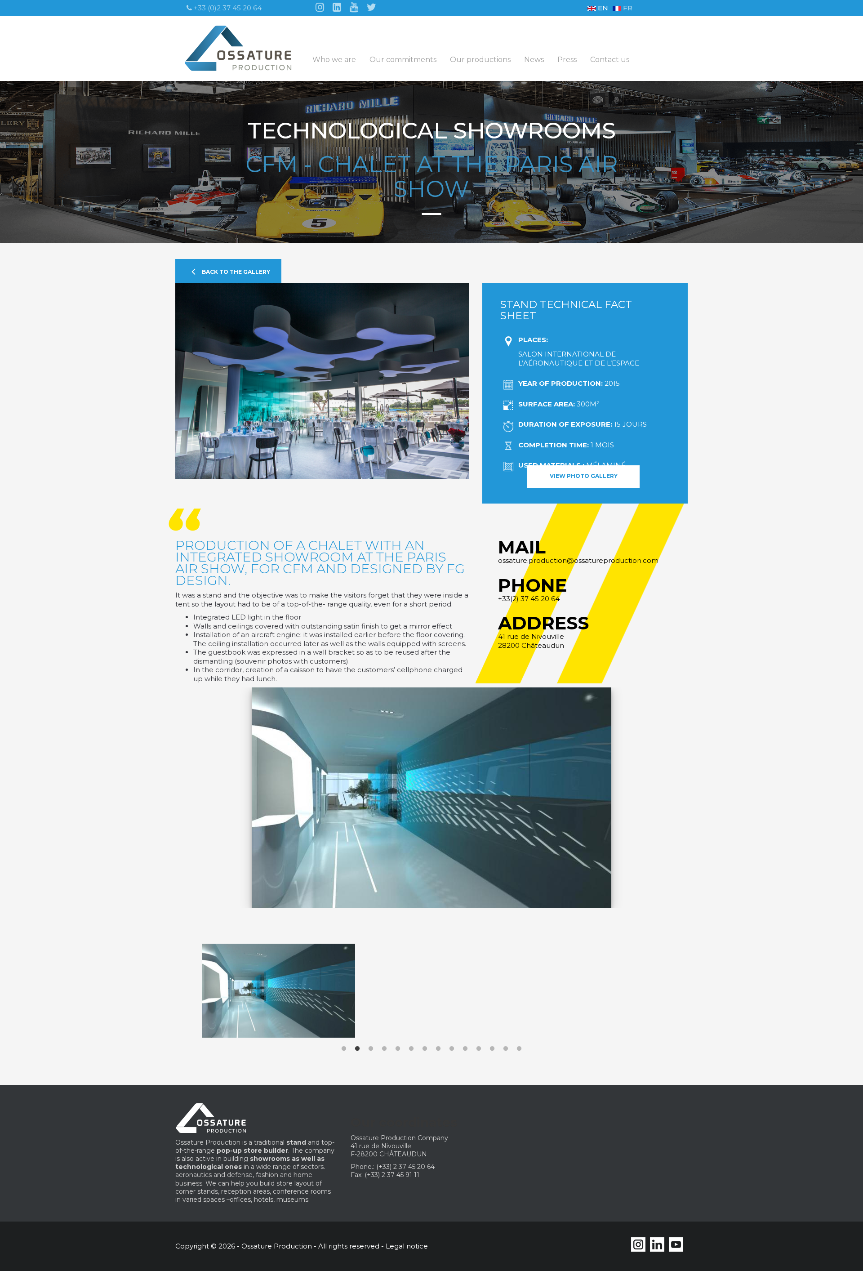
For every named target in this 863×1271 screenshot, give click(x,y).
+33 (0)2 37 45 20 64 (227, 8)
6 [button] (411, 1048)
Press (567, 60)
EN (602, 8)
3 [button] (370, 1048)
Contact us (609, 60)
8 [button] (438, 1048)
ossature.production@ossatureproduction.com (578, 560)
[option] (371, 808)
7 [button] (424, 1048)
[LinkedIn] (337, 6)
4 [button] (384, 1048)
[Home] (241, 48)
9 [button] (451, 1048)
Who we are (334, 60)
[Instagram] (320, 6)
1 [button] (343, 1048)
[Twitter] (371, 6)
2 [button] (357, 1048)
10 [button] (465, 1048)
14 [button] (519, 1048)
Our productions (480, 60)
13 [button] (505, 1048)
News (534, 60)
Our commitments (402, 60)
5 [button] (397, 1048)
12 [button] (492, 1048)
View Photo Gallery (584, 476)
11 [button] (478, 1048)
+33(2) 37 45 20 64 (529, 598)
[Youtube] (354, 6)
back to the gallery (235, 271)
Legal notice (407, 1246)
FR (626, 8)
